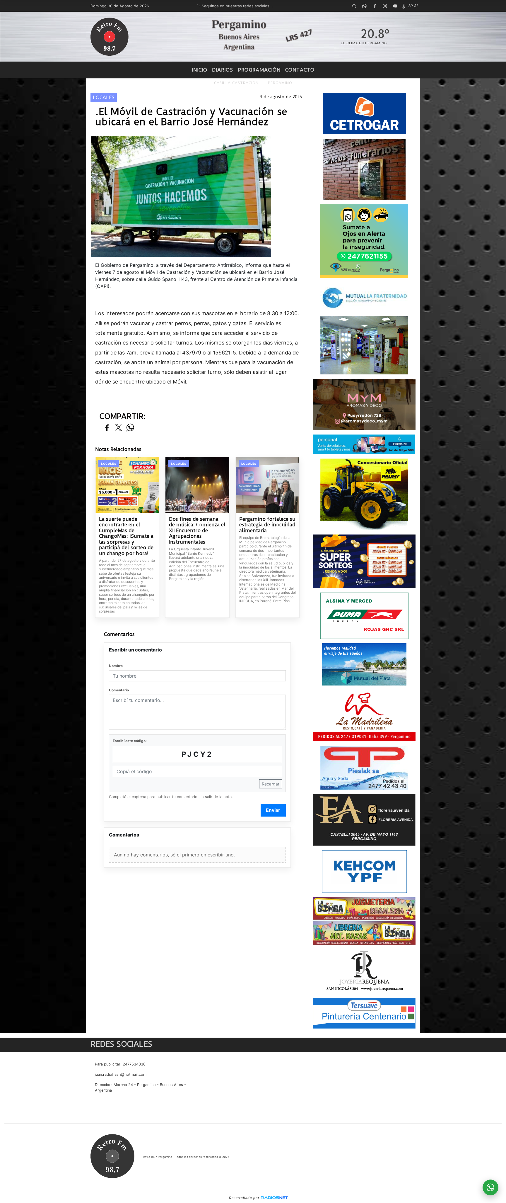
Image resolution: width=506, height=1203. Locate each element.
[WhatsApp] (364, 6)
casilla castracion (236, 83)
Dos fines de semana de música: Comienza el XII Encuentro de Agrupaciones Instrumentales (197, 530)
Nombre (116, 666)
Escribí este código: (130, 741)
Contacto (299, 70)
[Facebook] (375, 6)
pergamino (280, 83)
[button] (354, 6)
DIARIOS (222, 70)
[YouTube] (395, 6)
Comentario (119, 690)
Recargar (270, 783)
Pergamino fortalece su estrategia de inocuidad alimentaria (267, 524)
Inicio (199, 70)
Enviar (273, 810)
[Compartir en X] (118, 428)
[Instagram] (385, 6)
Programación (259, 70)
